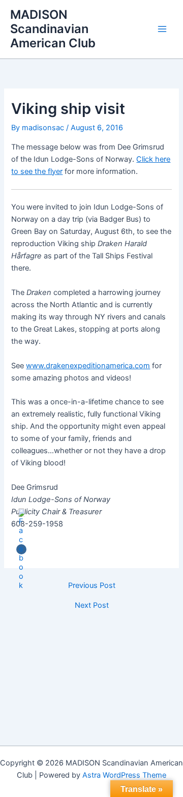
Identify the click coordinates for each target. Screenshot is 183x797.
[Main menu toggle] (162, 29)
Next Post (92, 605)
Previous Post (91, 585)
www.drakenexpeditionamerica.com (88, 365)
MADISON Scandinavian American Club (53, 29)
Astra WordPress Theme (124, 775)
